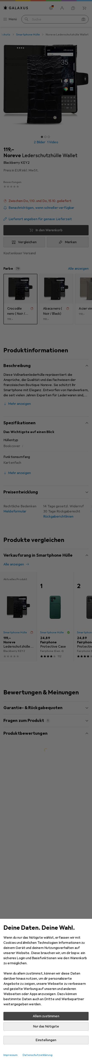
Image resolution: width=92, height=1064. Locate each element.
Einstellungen (46, 1040)
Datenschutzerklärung (37, 1055)
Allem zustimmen (46, 1016)
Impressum (10, 1055)
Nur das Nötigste (46, 1026)
